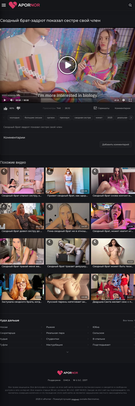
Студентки (52, 338)
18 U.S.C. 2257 (80, 380)
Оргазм (51, 117)
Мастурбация (54, 344)
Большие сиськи (33, 117)
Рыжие (50, 327)
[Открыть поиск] (130, 5)
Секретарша (7, 332)
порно (75, 399)
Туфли (4, 344)
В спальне (99, 338)
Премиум (64, 117)
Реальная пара (125, 117)
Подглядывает (101, 344)
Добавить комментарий (115, 144)
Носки (4, 327)
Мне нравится (5, 108)
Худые (4, 338)
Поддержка (54, 380)
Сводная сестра (83, 117)
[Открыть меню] (4, 5)
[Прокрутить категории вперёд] (131, 117)
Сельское (98, 332)
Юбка (96, 327)
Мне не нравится (18, 108)
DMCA (66, 380)
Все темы (128, 320)
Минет (99, 117)
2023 (110, 117)
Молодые (15, 117)
